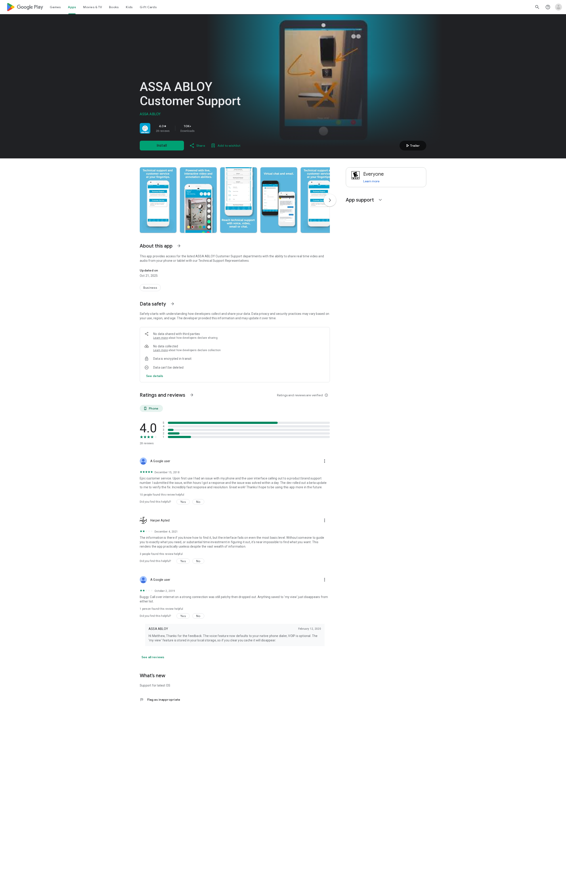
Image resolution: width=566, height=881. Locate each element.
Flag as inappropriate (160, 700)
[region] (202, 128)
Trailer (412, 145)
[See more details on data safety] (154, 376)
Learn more (160, 337)
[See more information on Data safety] (172, 303)
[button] (158, 200)
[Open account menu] (558, 7)
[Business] (150, 287)
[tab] (55, 7)
